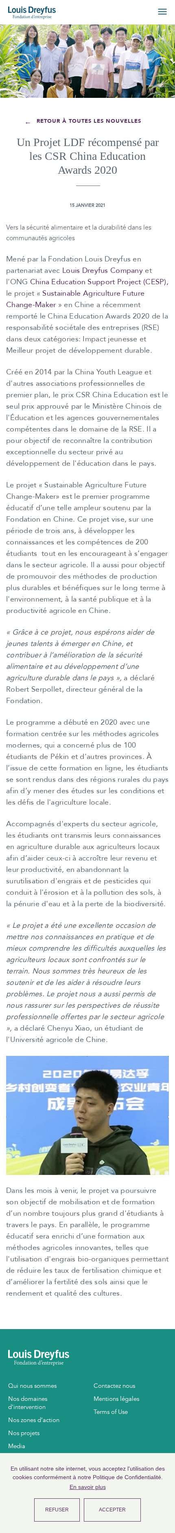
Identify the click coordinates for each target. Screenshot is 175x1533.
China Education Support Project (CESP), (99, 282)
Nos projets (23, 1433)
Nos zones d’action (33, 1420)
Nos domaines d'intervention (27, 1403)
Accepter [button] (112, 1510)
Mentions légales (116, 1399)
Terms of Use (111, 1412)
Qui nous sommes (32, 1386)
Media (16, 1446)
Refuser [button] (57, 1510)
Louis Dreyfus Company (102, 270)
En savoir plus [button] (88, 1487)
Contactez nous (114, 1386)
